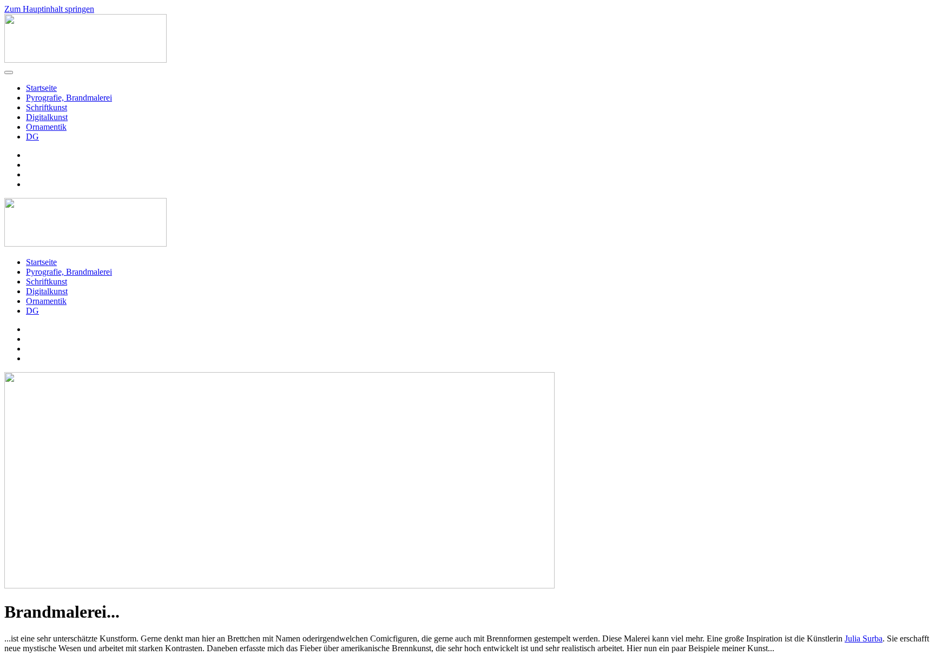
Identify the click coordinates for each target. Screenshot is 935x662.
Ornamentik (46, 126)
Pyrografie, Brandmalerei (69, 97)
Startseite (41, 87)
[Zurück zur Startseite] (85, 59)
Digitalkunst (47, 117)
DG (32, 136)
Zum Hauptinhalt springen (49, 9)
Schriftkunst (46, 107)
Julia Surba (864, 638)
